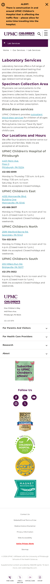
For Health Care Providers (17, 336)
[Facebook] (16, 397)
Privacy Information (25, 532)
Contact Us (25, 514)
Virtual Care (30, 580)
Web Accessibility (25, 538)
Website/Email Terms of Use (25, 520)
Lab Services (14, 43)
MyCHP (40, 580)
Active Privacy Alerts (25, 544)
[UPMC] (19, 33)
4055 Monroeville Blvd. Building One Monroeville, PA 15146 (14, 199)
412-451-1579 (9, 321)
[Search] (39, 33)
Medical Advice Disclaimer (25, 526)
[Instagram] (16, 404)
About (6, 353)
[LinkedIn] (25, 397)
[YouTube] (34, 397)
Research (8, 345)
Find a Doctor (20, 581)
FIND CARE (10, 580)
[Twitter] (25, 403)
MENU (45, 30)
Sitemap (25, 549)
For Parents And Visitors (17, 328)
